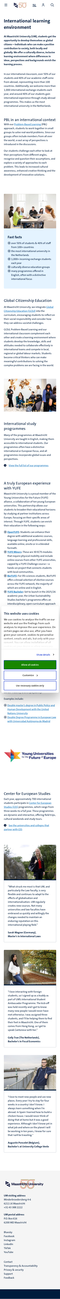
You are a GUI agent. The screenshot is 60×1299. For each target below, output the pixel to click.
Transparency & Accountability (21, 1265)
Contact (8, 1261)
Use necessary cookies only (30, 685)
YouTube (8, 1252)
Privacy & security (14, 1269)
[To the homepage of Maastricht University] (20, 5)
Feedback (9, 1277)
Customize (28, 675)
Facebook (9, 1236)
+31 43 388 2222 (13, 1207)
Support (8, 1273)
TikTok (7, 1248)
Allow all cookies (30, 664)
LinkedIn (8, 1244)
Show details (43, 654)
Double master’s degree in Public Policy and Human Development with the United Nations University (31, 709)
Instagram (9, 1240)
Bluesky (8, 1232)
